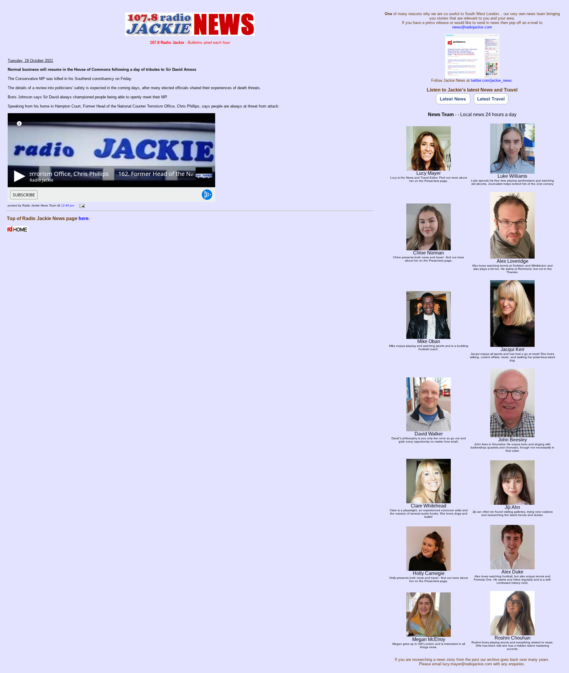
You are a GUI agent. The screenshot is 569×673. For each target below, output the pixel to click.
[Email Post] (81, 205)
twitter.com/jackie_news (491, 80)
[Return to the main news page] (190, 34)
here (84, 218)
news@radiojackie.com (472, 27)
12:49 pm (67, 205)
